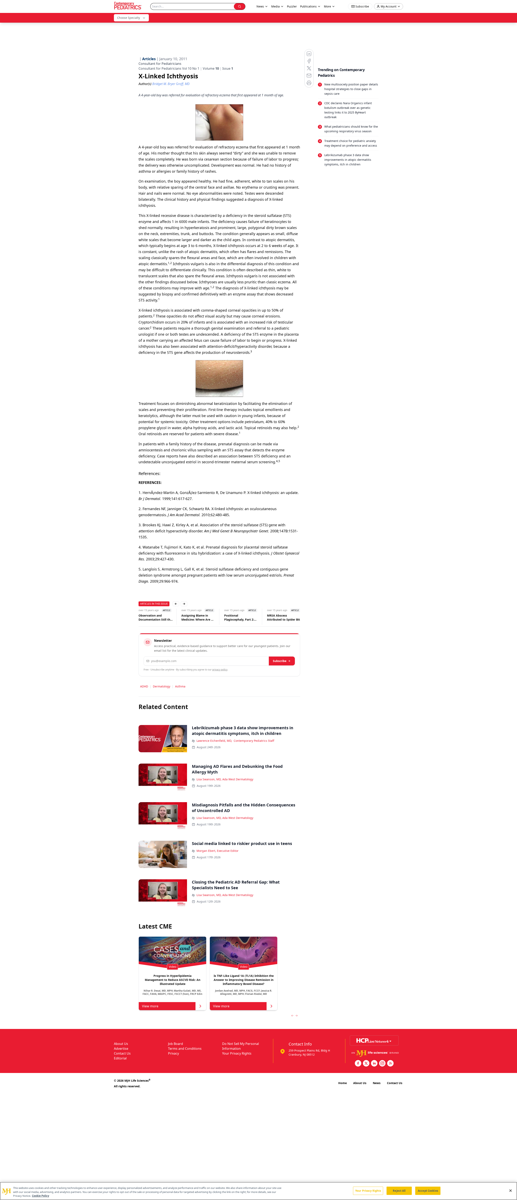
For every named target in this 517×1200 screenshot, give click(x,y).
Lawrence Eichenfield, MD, (214, 741)
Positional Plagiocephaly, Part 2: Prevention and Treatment (239, 618)
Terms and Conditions (185, 1048)
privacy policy (219, 669)
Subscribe (279, 661)
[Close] (510, 1190)
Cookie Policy (40, 1196)
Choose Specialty (128, 18)
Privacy (173, 1053)
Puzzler (292, 6)
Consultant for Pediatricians (160, 63)
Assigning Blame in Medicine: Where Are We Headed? (198, 618)
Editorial (120, 1058)
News (376, 1083)
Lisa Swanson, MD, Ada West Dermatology (225, 779)
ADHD (144, 686)
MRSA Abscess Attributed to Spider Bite (284, 617)
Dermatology (161, 686)
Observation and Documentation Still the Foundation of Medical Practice (155, 618)
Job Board (175, 1043)
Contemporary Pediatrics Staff (254, 741)
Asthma (180, 686)
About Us (121, 1043)
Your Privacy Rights (236, 1053)
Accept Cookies (428, 1190)
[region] (258, 1191)
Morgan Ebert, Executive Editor (218, 851)
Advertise (121, 1048)
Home (342, 1083)
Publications (308, 6)
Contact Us (122, 1053)
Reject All (399, 1190)
